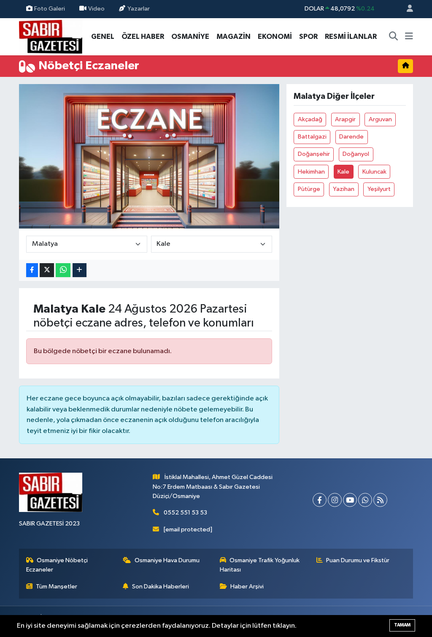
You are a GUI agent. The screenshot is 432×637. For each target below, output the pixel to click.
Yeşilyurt (379, 189)
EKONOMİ (275, 36)
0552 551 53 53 (185, 512)
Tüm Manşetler (56, 586)
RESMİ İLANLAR (351, 36)
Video (96, 8)
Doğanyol (356, 154)
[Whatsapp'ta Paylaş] (63, 270)
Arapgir (345, 119)
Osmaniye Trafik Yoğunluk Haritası (260, 565)
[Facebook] (320, 500)
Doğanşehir (314, 154)
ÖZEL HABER (143, 36)
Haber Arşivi (247, 586)
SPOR (308, 36)
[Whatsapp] (365, 500)
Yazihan (343, 189)
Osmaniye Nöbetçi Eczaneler (57, 565)
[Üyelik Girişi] (406, 9)
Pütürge (309, 189)
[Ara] (394, 36)
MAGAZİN (233, 36)
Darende (351, 136)
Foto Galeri (49, 8)
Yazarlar (138, 8)
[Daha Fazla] (79, 270)
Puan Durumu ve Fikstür (357, 560)
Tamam (402, 625)
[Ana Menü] (409, 36)
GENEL (102, 36)
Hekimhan (311, 172)
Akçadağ (310, 119)
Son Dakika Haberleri (160, 586)
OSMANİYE (190, 36)
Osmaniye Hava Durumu (167, 560)
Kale (343, 172)
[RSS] (380, 500)
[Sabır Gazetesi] (50, 36)
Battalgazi (312, 136)
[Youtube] (350, 500)
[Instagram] (335, 500)
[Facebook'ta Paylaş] (32, 270)
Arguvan (380, 119)
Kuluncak (374, 172)
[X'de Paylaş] (47, 270)
